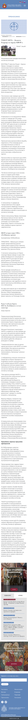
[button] (3, 577)
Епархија (17, 692)
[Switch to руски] (24, 2)
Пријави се (4, 684)
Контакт (17, 697)
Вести (3, 692)
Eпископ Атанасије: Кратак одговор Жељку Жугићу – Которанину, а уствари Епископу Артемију (14, 603)
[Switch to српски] (20, 2)
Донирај (14, 664)
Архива (20, 595)
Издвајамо (7, 595)
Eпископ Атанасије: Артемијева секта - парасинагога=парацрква (13, 611)
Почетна (3, 35)
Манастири (18, 689)
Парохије (17, 695)
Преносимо (9, 35)
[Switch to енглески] (22, 2)
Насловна (4, 689)
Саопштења (5, 695)
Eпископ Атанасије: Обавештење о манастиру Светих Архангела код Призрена (14, 635)
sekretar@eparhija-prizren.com (8, 714)
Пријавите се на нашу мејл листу (9, 676)
